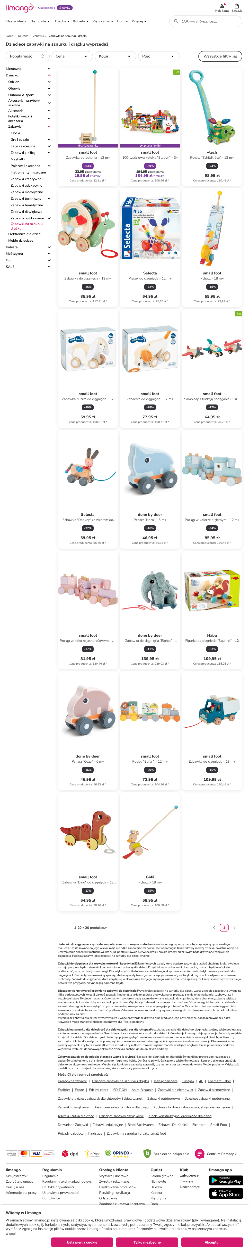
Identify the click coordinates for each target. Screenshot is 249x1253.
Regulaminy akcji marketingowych (67, 1181)
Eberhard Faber (219, 1081)
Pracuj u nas (15, 1187)
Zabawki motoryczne (27, 192)
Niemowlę (14, 68)
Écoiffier (64, 1090)
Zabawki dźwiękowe (27, 211)
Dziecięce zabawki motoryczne (207, 1098)
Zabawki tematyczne (27, 205)
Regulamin (50, 1176)
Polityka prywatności (58, 1187)
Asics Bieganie (142, 1090)
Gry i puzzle (20, 139)
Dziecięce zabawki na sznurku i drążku (120, 1081)
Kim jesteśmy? (16, 1176)
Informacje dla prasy (21, 1192)
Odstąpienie (108, 1198)
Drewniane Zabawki (73, 1124)
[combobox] (205, 21)
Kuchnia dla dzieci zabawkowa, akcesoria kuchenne (191, 1107)
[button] (236, 8)
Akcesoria (16, 110)
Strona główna (162, 1176)
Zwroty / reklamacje (114, 1181)
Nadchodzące (190, 1187)
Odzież (13, 82)
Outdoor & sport (21, 95)
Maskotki (18, 159)
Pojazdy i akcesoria (25, 166)
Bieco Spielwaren (141, 1124)
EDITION (120, 1090)
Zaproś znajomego (20, 1181)
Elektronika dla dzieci (24, 234)
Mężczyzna (14, 253)
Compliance (51, 1198)
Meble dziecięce (20, 240)
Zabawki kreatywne (26, 179)
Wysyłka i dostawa (113, 1176)
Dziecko (12, 75)
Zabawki (14, 126)
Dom (9, 260)
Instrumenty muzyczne (28, 172)
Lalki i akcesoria (23, 146)
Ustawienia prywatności (60, 1192)
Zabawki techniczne (26, 198)
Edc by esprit (98, 1090)
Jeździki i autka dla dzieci (76, 1116)
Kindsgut (95, 1133)
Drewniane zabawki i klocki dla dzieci (121, 1107)
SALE (10, 266)
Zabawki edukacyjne (26, 185)
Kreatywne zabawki (72, 1081)
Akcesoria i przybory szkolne (24, 102)
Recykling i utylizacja (114, 1192)
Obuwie (14, 88)
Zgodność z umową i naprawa (122, 1204)
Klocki (15, 133)
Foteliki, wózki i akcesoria (20, 118)
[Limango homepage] (20, 8)
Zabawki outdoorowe (27, 218)
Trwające (186, 1181)
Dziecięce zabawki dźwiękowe (121, 1116)
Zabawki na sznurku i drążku (27, 226)
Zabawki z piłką (23, 152)
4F (201, 1081)
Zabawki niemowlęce (214, 1090)
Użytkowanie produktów (117, 1187)
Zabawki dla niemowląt (175, 1090)
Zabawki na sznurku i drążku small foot (136, 1133)
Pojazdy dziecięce (70, 1133)
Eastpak (188, 1081)
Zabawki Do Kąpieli (173, 1124)
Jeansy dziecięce (166, 1081)
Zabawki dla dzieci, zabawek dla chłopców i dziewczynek (100, 1098)
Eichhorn (198, 1124)
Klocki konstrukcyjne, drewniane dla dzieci (180, 1116)
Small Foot (218, 1124)
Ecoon (79, 1090)
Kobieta (12, 247)
